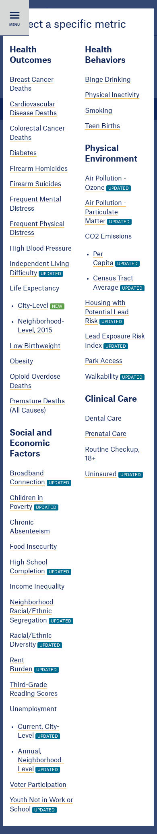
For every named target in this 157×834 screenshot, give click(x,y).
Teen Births (102, 126)
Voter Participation (38, 784)
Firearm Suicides (35, 184)
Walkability (101, 376)
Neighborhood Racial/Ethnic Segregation (32, 611)
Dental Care (103, 418)
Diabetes (23, 153)
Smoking (98, 110)
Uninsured (101, 474)
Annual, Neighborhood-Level (41, 760)
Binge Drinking (108, 80)
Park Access (103, 361)
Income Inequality (37, 586)
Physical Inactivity (112, 95)
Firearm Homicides (39, 168)
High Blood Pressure (41, 248)
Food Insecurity (33, 547)
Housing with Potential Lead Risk (107, 312)
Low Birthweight (35, 345)
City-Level (33, 306)
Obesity (21, 361)
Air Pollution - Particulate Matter (105, 212)
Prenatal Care (105, 434)
